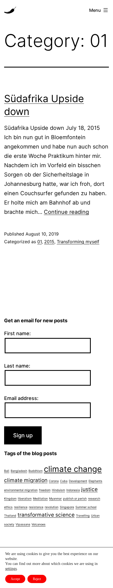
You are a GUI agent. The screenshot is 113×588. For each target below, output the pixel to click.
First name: (17, 333)
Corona (54, 481)
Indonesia (73, 490)
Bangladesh (19, 471)
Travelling (83, 515)
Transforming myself (78, 241)
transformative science (46, 515)
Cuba (63, 481)
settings (11, 569)
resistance (36, 507)
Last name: (17, 366)
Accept (15, 579)
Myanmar (55, 498)
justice (89, 489)
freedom (44, 490)
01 (39, 241)
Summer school (86, 507)
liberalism (25, 498)
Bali (6, 471)
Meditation (40, 498)
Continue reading (66, 212)
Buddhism (36, 471)
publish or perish (75, 498)
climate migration (25, 480)
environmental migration (21, 490)
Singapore (67, 507)
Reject (37, 579)
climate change (73, 469)
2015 (49, 241)
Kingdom (10, 498)
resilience (20, 507)
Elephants (95, 481)
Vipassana (23, 524)
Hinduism (58, 490)
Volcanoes (39, 524)
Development (78, 481)
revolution (51, 507)
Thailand (10, 515)
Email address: (21, 398)
